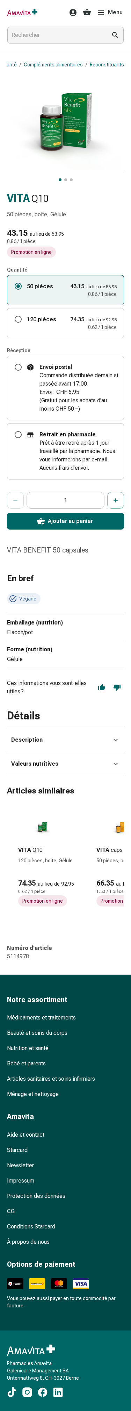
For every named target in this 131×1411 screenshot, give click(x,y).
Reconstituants (107, 64)
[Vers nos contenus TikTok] (12, 1392)
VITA (18, 198)
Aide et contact (25, 1134)
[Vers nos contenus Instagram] (27, 1392)
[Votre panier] (87, 12)
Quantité (17, 269)
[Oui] (102, 687)
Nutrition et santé (28, 1048)
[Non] (117, 687)
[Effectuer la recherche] (115, 35)
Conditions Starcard (31, 1226)
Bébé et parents (26, 1063)
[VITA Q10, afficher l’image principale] (60, 179)
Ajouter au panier (70, 521)
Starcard (17, 1150)
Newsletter (20, 1165)
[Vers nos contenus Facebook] (43, 1392)
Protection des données (36, 1196)
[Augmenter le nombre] (115, 500)
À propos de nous (28, 1242)
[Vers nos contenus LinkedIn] (58, 1392)
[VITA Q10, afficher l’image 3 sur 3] (71, 179)
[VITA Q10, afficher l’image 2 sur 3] (65, 179)
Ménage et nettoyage (33, 1094)
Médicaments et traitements (41, 1017)
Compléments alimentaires (53, 64)
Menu (115, 12)
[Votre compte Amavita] (71, 12)
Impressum (20, 1180)
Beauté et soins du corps (37, 1033)
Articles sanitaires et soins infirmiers (51, 1078)
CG (11, 1211)
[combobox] (55, 35)
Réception (18, 350)
